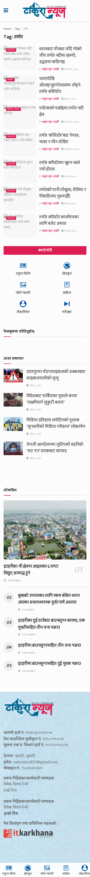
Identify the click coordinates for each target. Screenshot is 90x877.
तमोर (25, 28)
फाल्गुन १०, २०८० (71, 149)
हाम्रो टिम (11, 813)
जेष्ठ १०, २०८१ (69, 99)
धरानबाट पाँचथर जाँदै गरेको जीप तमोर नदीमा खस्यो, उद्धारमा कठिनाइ (60, 55)
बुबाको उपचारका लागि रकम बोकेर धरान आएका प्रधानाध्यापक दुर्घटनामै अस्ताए (48, 599)
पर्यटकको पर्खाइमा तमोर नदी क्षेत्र (61, 111)
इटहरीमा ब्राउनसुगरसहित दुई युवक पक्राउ (49, 663)
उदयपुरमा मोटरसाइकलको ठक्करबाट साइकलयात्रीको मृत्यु (55, 375)
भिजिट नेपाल (13, 109)
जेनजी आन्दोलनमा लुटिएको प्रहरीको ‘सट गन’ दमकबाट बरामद (54, 448)
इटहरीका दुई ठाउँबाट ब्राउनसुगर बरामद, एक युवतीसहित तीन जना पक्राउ (51, 624)
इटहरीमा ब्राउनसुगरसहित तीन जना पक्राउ (49, 645)
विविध (10, 79)
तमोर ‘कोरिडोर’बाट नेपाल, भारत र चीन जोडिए (59, 139)
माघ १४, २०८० (70, 231)
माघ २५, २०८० (70, 176)
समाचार (11, 49)
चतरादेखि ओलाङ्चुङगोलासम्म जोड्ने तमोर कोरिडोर (59, 85)
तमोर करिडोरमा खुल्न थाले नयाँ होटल (59, 166)
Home (7, 28)
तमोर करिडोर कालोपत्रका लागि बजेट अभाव (59, 220)
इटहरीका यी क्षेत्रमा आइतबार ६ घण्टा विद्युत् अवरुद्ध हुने (31, 570)
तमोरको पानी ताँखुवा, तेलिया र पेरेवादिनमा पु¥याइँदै (62, 193)
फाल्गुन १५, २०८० (71, 122)
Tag (17, 28)
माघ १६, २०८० (70, 203)
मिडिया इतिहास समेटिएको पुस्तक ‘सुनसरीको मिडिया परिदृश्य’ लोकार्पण (55, 423)
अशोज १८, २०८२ (71, 69)
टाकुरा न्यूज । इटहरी (50, 69)
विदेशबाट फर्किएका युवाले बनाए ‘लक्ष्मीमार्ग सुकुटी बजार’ (51, 399)
